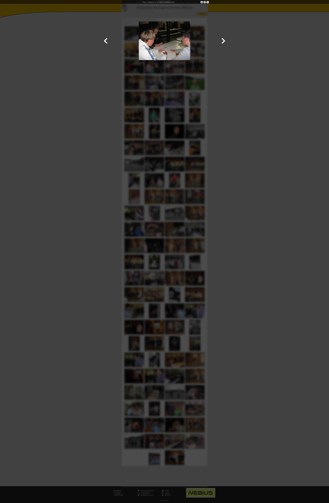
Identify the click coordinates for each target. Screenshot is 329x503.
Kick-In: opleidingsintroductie (167, 2)
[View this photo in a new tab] (204, 2)
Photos (144, 2)
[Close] (207, 2)
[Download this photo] (201, 2)
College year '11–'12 (153, 2)
